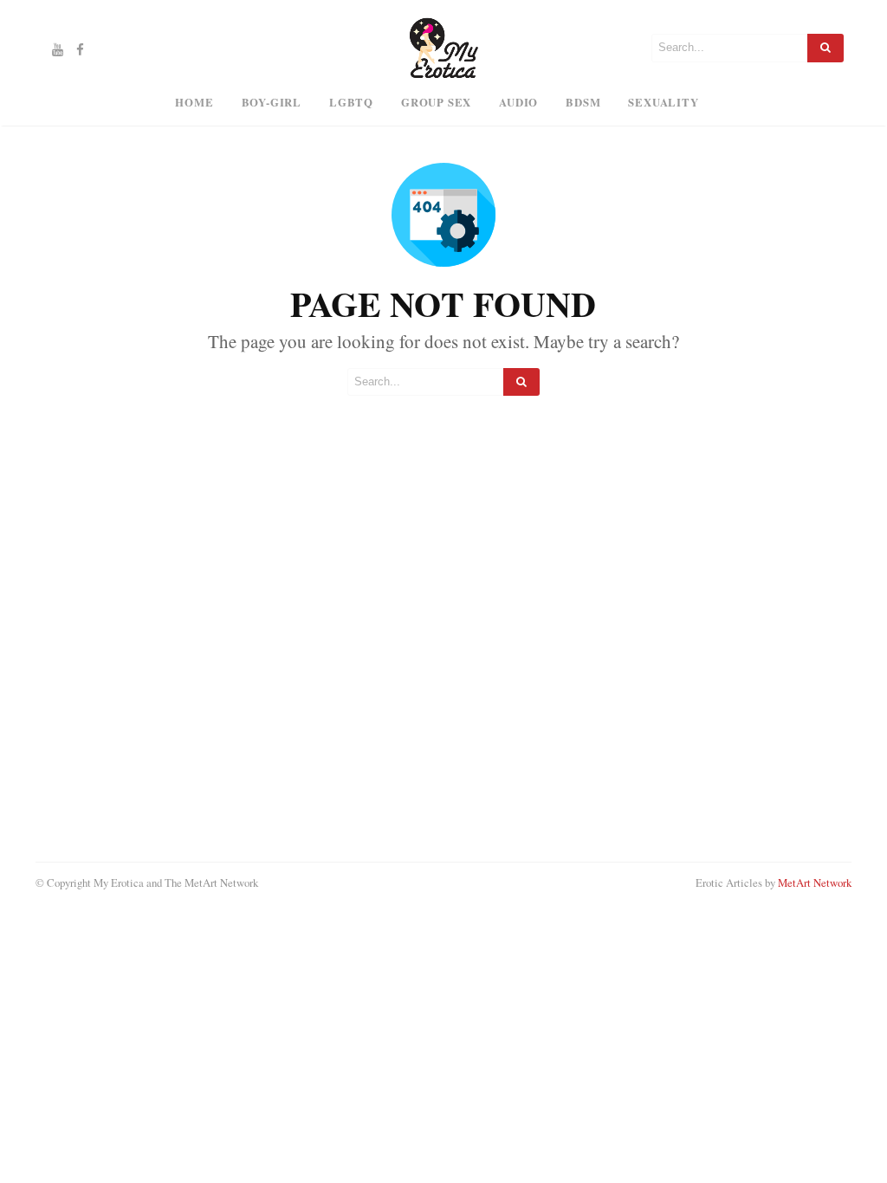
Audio (518, 102)
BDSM (583, 102)
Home (194, 102)
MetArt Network (814, 882)
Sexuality (663, 102)
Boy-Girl (271, 102)
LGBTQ (351, 102)
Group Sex (436, 102)
